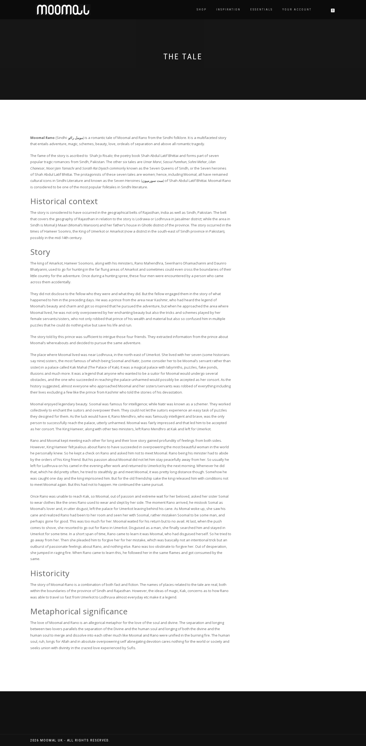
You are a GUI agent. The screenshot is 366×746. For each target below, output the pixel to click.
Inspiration (228, 9)
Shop (202, 9)
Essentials (261, 9)
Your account (297, 9)
